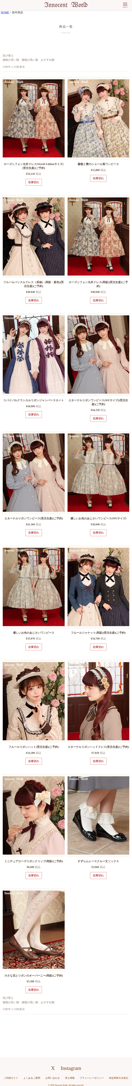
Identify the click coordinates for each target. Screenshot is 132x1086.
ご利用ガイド (11, 1078)
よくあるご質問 (31, 1078)
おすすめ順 (47, 59)
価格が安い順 (11, 59)
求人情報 (70, 1078)
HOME (5, 12)
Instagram (71, 1068)
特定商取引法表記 (118, 1078)
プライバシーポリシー (92, 1078)
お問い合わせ (52, 1078)
